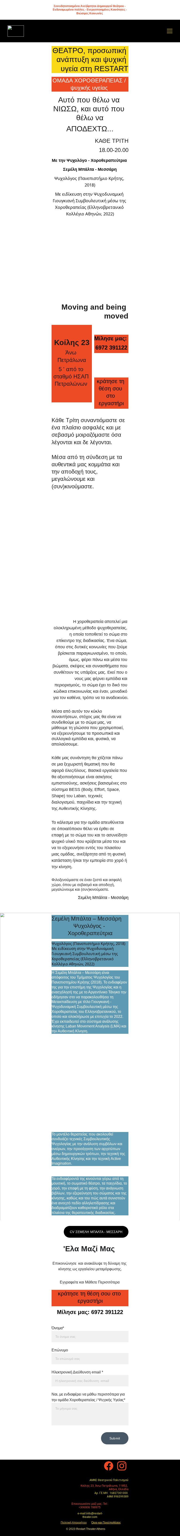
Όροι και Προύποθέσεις (106, 1522)
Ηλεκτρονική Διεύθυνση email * (77, 1372)
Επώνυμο (60, 1350)
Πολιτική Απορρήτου (74, 1522)
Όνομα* (58, 1328)
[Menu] (169, 31)
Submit (114, 1438)
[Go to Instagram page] (121, 1465)
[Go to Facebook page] (108, 1465)
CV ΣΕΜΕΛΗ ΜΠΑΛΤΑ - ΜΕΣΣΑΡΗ (96, 1232)
